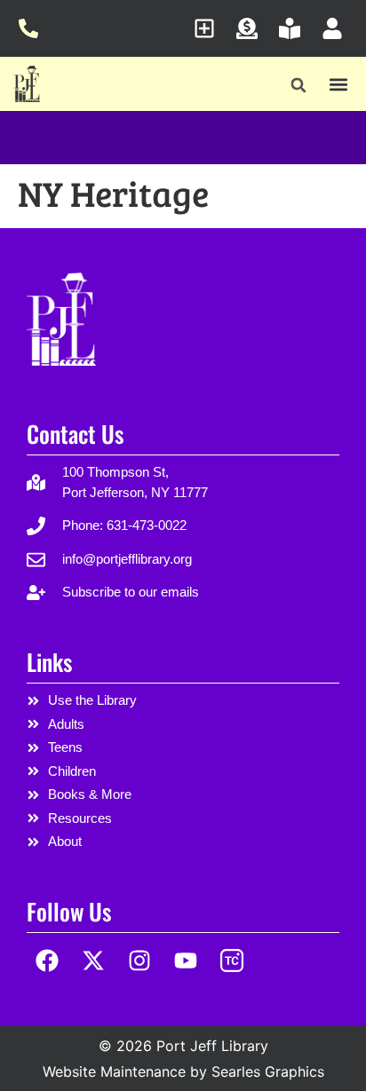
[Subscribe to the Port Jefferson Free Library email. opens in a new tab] (209, 28)
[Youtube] (185, 961)
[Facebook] (47, 961)
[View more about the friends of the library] (294, 28)
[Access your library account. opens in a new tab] (337, 28)
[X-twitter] (94, 961)
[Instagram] (140, 961)
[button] (298, 85)
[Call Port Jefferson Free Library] (33, 28)
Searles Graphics (267, 1071)
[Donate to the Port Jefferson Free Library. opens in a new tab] (251, 28)
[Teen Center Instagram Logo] (231, 961)
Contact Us (75, 433)
